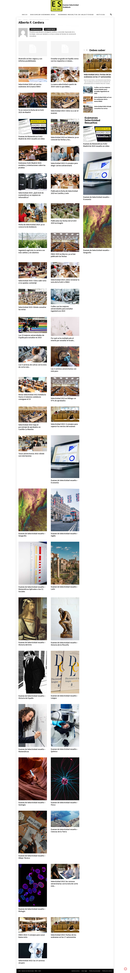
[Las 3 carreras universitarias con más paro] (65, 356)
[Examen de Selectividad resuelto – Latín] (65, 563)
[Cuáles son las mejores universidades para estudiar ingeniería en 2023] (65, 296)
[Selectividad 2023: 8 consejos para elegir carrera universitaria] (65, 153)
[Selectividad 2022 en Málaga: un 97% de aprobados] (65, 386)
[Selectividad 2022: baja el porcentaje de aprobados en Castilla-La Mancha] (32, 414)
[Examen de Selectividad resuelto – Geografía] (32, 509)
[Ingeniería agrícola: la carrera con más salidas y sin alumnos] (32, 240)
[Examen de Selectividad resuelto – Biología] (32, 885)
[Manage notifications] (125, 968)
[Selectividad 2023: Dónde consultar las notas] (32, 297)
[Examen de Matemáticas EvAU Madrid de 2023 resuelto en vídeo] (32, 126)
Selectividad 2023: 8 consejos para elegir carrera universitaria (64, 164)
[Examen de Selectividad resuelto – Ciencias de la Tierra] (65, 819)
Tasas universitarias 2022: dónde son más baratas (31, 454)
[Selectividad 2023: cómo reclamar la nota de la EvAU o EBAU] (65, 269)
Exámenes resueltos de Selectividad (76, 14)
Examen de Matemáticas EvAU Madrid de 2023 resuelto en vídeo (31, 137)
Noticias (101, 14)
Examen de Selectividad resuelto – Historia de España (32, 697)
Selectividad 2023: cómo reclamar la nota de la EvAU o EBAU (65, 281)
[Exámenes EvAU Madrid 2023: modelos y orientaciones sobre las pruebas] (32, 153)
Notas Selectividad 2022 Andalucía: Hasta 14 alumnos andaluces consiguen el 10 (32, 396)
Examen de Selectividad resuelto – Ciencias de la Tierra (64, 830)
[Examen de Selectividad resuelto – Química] (65, 725)
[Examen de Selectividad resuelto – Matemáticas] (32, 725)
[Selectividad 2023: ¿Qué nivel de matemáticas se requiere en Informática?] (32, 181)
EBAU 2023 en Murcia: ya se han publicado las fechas (63, 255)
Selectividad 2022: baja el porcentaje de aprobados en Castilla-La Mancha (29, 427)
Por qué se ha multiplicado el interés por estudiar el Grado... (63, 339)
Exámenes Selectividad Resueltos (92, 120)
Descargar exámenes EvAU (42, 14)
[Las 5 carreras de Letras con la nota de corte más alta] (32, 354)
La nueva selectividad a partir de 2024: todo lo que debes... (63, 85)
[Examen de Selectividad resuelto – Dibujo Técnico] (32, 832)
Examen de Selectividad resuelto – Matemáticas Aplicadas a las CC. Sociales (32, 589)
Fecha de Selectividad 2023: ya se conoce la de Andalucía (31, 225)
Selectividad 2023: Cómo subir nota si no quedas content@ (32, 281)
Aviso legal (84, 971)
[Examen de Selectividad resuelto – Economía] (65, 456)
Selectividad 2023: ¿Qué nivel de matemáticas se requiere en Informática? (31, 195)
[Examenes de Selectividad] (65, 6)
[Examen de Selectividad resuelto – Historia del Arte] (32, 618)
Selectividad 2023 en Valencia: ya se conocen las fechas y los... (65, 138)
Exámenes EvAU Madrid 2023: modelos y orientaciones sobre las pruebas (31, 165)
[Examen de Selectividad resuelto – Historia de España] (32, 672)
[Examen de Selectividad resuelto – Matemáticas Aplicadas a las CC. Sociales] (32, 563)
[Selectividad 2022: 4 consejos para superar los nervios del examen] (65, 414)
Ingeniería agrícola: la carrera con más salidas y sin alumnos (31, 251)
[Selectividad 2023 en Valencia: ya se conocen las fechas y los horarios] (65, 127)
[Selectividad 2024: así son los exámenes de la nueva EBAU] (32, 74)
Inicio (24, 14)
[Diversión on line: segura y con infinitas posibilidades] (32, 48)
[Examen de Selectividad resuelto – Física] (65, 778)
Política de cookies (107, 971)
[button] (111, 14)
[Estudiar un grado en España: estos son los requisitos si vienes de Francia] (65, 48)
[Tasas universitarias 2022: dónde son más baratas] (32, 443)
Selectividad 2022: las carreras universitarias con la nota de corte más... (64, 883)
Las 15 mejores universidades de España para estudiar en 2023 (31, 336)
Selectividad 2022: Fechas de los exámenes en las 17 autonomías (63, 936)
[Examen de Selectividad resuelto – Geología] (32, 778)
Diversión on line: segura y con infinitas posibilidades (30, 59)
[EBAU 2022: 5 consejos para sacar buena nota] (32, 925)
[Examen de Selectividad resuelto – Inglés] (65, 509)
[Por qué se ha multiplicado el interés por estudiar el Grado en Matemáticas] (65, 326)
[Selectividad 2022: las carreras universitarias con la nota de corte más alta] (65, 871)
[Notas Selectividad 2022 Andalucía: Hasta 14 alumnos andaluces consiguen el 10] (32, 384)
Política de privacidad (94, 971)
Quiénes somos (75, 971)
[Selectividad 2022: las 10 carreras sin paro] (32, 950)
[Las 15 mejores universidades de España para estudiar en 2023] (32, 325)
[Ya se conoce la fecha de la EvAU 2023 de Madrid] (32, 100)
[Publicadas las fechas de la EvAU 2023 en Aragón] (65, 210)
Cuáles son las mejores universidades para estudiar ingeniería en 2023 (62, 308)
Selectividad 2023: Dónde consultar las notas (102, 107)
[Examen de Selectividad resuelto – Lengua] (65, 672)
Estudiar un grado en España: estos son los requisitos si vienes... (65, 59)
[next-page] (87, 50)
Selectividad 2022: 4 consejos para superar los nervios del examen (64, 425)
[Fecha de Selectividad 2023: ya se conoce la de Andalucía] (32, 212)
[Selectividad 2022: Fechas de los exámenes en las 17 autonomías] (65, 925)
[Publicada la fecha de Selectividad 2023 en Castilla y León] (65, 181)
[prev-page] (84, 50)
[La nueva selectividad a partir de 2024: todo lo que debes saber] (65, 74)
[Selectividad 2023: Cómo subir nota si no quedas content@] (32, 270)
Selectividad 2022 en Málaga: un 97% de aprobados (63, 399)
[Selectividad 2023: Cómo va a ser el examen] (65, 100)
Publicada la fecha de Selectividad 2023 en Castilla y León (64, 192)
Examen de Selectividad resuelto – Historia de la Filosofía (64, 643)
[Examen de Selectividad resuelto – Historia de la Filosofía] (65, 618)
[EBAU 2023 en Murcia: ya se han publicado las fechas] (65, 242)
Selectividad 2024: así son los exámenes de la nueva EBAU (29, 85)
